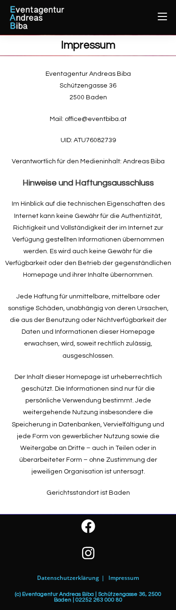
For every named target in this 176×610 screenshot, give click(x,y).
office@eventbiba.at (96, 119)
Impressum (123, 578)
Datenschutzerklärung (68, 578)
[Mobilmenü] (162, 17)
